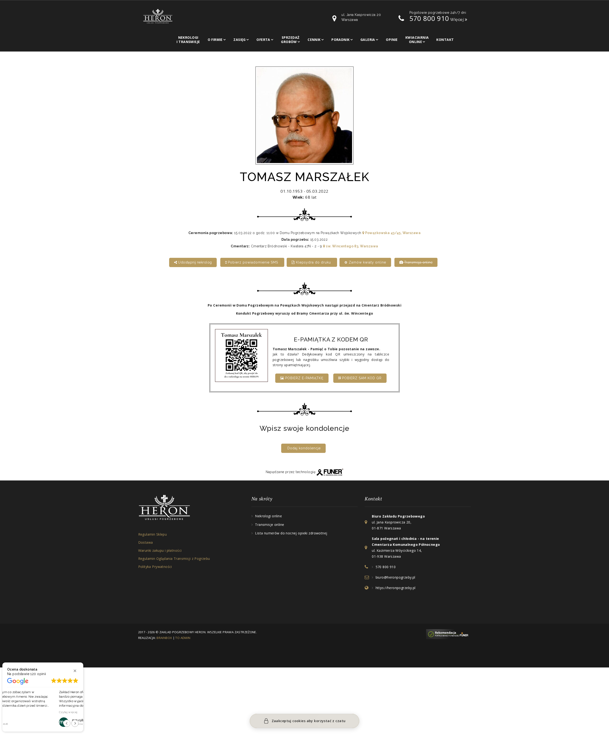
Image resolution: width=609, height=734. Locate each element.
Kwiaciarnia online (417, 39)
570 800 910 (429, 18)
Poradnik (340, 39)
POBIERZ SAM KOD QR (361, 378)
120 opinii (38, 674)
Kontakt (445, 39)
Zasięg (239, 39)
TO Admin (182, 638)
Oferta (263, 39)
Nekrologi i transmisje (188, 39)
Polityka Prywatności (155, 566)
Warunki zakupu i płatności (160, 550)
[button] (75, 670)
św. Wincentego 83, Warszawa (351, 246)
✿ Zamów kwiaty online (365, 262)
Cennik (314, 39)
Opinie (392, 39)
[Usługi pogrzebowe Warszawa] (448, 634)
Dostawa (145, 542)
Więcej (457, 19)
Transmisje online (269, 524)
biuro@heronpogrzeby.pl (395, 577)
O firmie (215, 39)
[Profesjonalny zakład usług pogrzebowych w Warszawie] (158, 16)
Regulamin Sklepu (152, 534)
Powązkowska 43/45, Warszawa (392, 233)
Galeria (367, 39)
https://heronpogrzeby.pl (396, 587)
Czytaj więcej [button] (16, 712)
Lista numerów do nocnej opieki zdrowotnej (291, 533)
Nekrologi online (268, 516)
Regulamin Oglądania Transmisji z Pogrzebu (174, 558)
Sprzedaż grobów (290, 39)
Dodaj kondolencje (304, 448)
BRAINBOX (164, 638)
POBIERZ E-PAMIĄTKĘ (304, 378)
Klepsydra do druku (313, 262)
